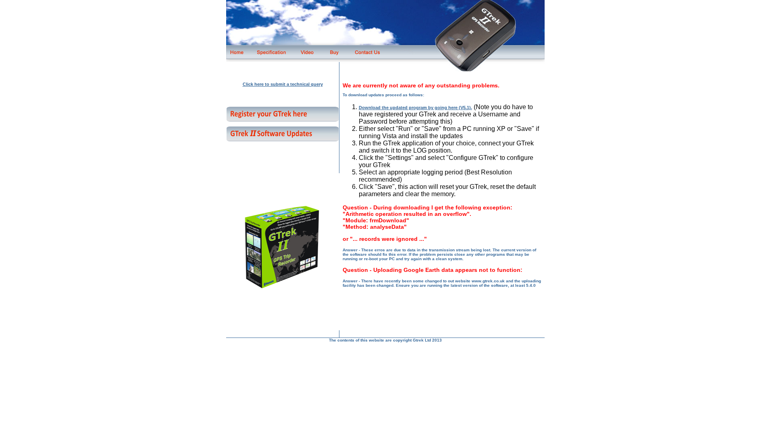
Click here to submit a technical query (283, 84)
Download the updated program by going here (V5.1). (415, 107)
